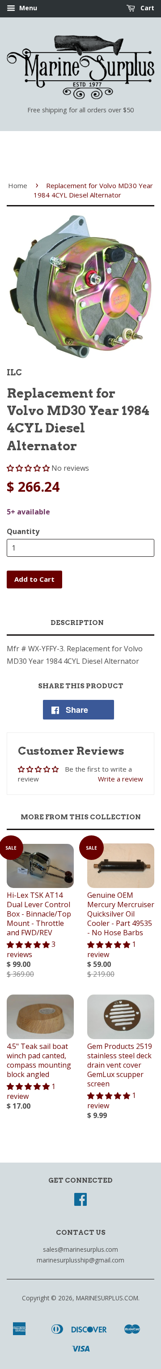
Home (17, 185)
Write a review (120, 778)
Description (77, 623)
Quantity (23, 531)
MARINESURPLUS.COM (107, 1298)
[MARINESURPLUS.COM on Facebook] (80, 1202)
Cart (146, 8)
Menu (27, 8)
